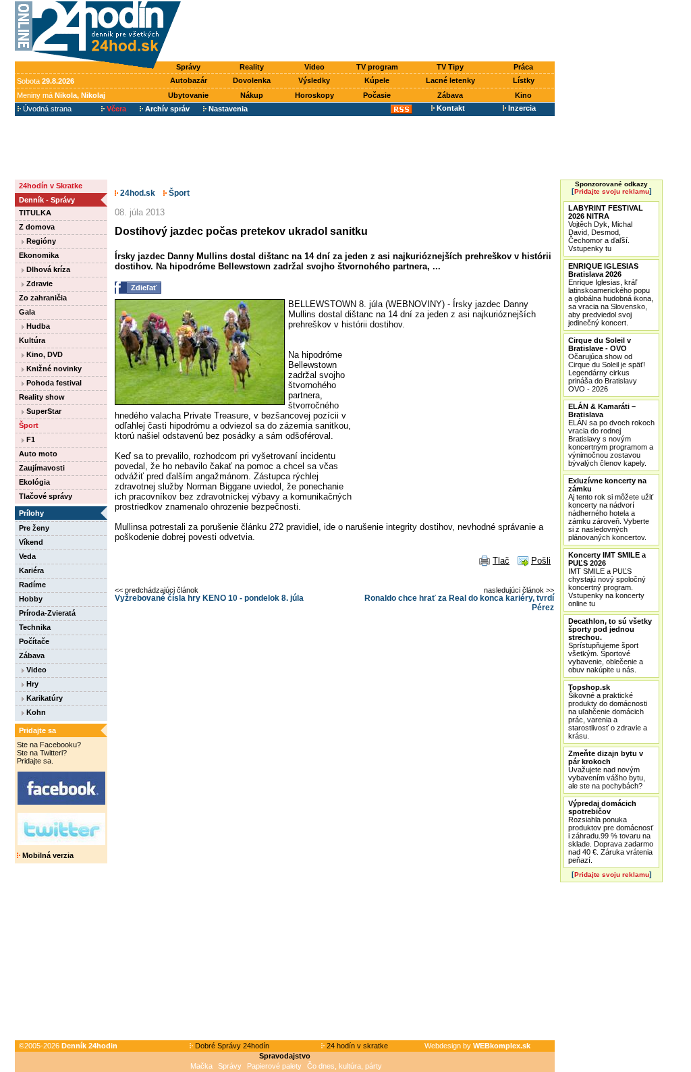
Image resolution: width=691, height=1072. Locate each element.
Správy (188, 67)
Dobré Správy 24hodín (231, 1046)
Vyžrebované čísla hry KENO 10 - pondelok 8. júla (209, 598)
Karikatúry (43, 698)
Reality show (42, 397)
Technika (35, 627)
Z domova (37, 227)
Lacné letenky (450, 80)
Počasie (377, 95)
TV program (377, 67)
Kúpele (376, 80)
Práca (523, 67)
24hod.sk (136, 193)
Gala (27, 312)
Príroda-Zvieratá (47, 613)
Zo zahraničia (43, 298)
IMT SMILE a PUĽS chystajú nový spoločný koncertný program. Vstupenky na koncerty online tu (607, 579)
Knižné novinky (53, 369)
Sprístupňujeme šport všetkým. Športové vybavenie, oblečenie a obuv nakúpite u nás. (610, 645)
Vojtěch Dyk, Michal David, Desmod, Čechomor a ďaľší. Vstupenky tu (605, 228)
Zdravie (38, 283)
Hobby (31, 599)
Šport (28, 425)
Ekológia (34, 482)
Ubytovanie (188, 95)
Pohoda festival (53, 383)
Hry (31, 684)
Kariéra (31, 570)
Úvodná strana (46, 109)
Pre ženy (34, 528)
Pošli (541, 561)
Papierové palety (274, 1066)
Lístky (523, 80)
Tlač (501, 561)
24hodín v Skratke (50, 186)
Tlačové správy (45, 496)
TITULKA (35, 213)
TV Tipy (450, 67)
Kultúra (32, 340)
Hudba (37, 326)
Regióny (40, 241)
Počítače (34, 641)
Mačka (201, 1066)
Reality (252, 67)
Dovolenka (252, 80)
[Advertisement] (371, 31)
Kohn (35, 712)
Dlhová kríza (47, 269)
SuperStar (42, 411)
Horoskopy (314, 95)
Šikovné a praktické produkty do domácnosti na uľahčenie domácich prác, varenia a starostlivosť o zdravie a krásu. (607, 711)
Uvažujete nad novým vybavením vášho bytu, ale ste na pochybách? (606, 769)
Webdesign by (477, 1046)
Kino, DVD (43, 354)
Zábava (450, 95)
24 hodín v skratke (356, 1046)
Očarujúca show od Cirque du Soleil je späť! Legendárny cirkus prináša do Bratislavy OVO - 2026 (606, 364)
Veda (27, 556)
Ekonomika (39, 255)
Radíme (32, 585)
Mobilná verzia (47, 855)
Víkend (31, 542)
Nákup (251, 95)
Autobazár (188, 80)
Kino (523, 95)
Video (314, 67)
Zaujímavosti (42, 468)
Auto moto (38, 454)
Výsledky (314, 80)
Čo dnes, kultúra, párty (344, 1066)
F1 (29, 439)
